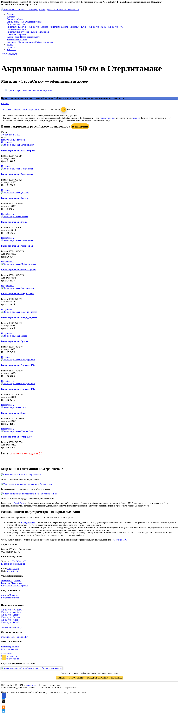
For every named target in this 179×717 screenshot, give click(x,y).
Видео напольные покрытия (14, 585)
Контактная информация (13, 564)
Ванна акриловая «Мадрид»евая (17, 293)
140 (2, 135)
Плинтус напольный (27, 32)
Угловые (21, 140)
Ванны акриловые (15, 22)
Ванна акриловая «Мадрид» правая (19, 317)
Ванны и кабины (15, 19)
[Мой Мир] (3, 711)
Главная (10, 14)
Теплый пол (43, 32)
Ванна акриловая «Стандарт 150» (18, 365)
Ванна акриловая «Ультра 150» (17, 437)
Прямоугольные (8, 140)
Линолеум (12, 32)
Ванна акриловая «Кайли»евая (17, 246)
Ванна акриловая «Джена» (14, 198)
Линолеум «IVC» (116, 27)
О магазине (6, 580)
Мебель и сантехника (17, 39)
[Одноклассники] (3, 707)
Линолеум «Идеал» (98, 27)
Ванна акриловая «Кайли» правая (18, 269)
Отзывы (17, 580)
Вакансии (5, 583)
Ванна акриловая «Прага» (14, 341)
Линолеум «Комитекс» (18, 27)
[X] (3, 701)
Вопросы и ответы (10, 597)
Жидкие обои (13, 37)
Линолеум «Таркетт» (39, 27)
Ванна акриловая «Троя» (14, 413)
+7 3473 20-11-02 (9, 54)
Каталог (11, 17)
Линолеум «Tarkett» (10, 617)
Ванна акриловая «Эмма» (14, 222)
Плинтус (18, 627)
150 (6, 135)
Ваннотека (17, 583)
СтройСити (19, 503)
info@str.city (13, 568)
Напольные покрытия (17, 29)
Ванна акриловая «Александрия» (18, 150)
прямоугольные (107, 118)
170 (14, 135)
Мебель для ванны (44, 42)
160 (10, 135)
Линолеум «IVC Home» (12, 610)
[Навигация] (2, 7)
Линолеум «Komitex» (11, 612)
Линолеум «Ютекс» (79, 27)
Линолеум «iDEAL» (10, 622)
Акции (10, 44)
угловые (136, 118)
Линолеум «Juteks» (10, 620)
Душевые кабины (33, 22)
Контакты (11, 49)
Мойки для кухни (26, 42)
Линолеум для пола (16, 24)
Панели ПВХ (22, 637)
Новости (11, 47)
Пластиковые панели (30, 37)
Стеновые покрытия (16, 34)
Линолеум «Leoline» (59, 27)
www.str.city (12, 571)
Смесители (12, 42)
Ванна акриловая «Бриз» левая (17, 174)
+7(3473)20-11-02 (119, 540)
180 (18, 135)
